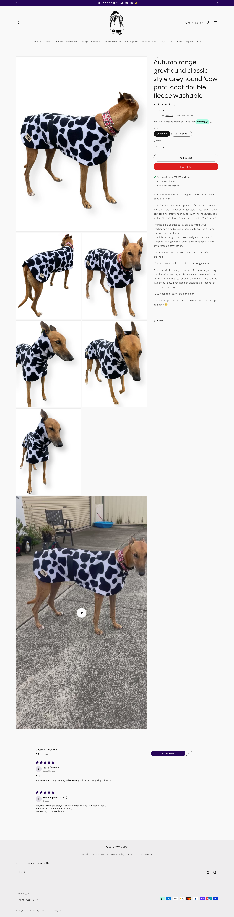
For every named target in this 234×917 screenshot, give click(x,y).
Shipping (169, 115)
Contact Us (146, 854)
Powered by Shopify (38, 911)
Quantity (157, 140)
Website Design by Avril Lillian (59, 911)
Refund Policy (118, 854)
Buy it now (186, 166)
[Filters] (189, 753)
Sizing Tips (133, 854)
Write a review (168, 753)
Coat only (162, 133)
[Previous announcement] (16, 3)
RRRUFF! (25, 911)
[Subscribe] (68, 872)
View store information (168, 185)
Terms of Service (100, 854)
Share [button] (160, 320)
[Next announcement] (218, 3)
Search (85, 854)
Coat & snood (182, 133)
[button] (19, 22)
